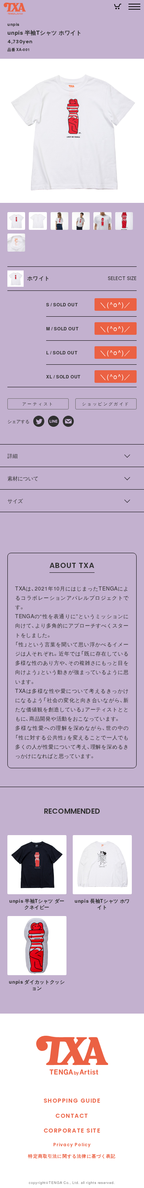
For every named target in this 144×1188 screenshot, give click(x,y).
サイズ (15, 500)
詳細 (12, 455)
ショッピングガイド (106, 404)
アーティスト (38, 404)
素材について (22, 478)
